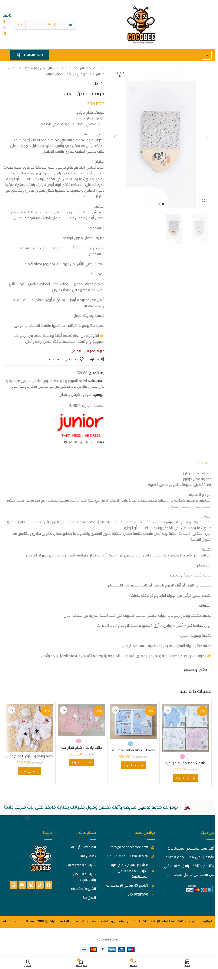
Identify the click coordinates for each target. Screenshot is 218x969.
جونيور (86, 394)
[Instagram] (31, 885)
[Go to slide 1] (163, 204)
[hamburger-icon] (207, 55)
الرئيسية (98, 68)
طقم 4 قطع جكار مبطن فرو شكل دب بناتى (185, 765)
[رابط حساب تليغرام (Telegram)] (65, 442)
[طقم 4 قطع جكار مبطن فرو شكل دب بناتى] (185, 728)
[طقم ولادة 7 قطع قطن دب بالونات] (81, 720)
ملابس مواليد (78, 68)
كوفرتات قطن (70, 394)
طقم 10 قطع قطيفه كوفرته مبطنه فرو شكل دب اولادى (133, 752)
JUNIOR (75, 405)
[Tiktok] (40, 885)
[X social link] (86, 442)
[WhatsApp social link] (70, 442)
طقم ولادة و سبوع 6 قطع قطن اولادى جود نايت (29, 758)
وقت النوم (18, 386)
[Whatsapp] (13, 885)
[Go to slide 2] (159, 204)
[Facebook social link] (92, 442)
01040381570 (32, 55)
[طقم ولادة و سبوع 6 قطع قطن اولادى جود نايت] (29, 728)
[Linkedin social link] (75, 442)
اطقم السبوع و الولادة (70, 380)
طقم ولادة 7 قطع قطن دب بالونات (81, 750)
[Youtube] (22, 885)
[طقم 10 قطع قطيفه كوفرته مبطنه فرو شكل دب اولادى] (133, 721)
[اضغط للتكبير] (203, 200)
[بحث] (20, 25)
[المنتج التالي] (91, 83)
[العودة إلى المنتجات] (96, 83)
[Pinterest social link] (81, 442)
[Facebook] (48, 885)
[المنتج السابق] (101, 83)
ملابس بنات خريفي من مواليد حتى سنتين (74, 74)
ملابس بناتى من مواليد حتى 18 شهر (37, 68)
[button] (207, 136)
